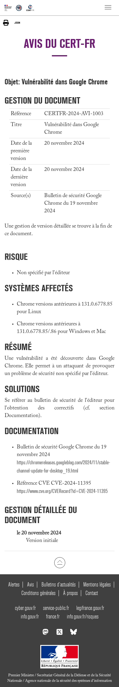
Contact (91, 593)
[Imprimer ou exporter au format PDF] (6, 23)
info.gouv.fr (30, 616)
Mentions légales (97, 584)
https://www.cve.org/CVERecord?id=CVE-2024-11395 (62, 491)
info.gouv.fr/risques (83, 616)
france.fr (53, 616)
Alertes (14, 584)
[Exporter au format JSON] (17, 22)
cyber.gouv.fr (25, 607)
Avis (30, 584)
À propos (70, 593)
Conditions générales (38, 593)
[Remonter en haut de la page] (59, 562)
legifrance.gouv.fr (90, 607)
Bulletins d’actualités (58, 584)
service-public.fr (56, 607)
